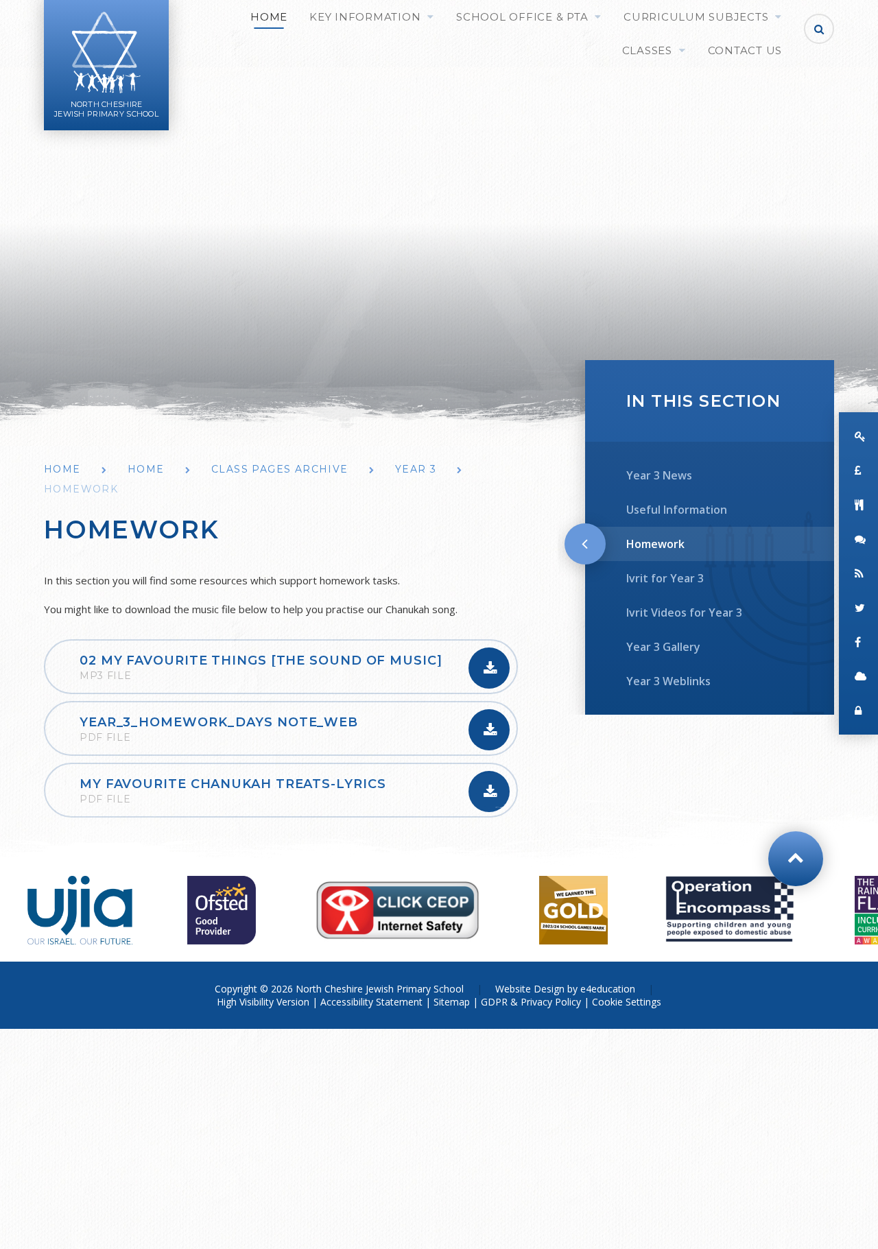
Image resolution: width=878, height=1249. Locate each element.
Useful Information (676, 509)
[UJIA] (79, 910)
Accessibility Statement (371, 1001)
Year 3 (415, 469)
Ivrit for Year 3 (665, 578)
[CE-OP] (397, 910)
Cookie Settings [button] (626, 1001)
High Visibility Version (263, 1001)
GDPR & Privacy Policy (531, 1001)
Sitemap (452, 1001)
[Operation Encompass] (731, 910)
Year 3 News (659, 475)
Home (62, 469)
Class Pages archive (279, 469)
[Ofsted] (221, 910)
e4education (607, 988)
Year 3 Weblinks (668, 681)
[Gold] (573, 910)
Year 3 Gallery (663, 646)
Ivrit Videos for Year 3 (684, 612)
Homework (81, 489)
